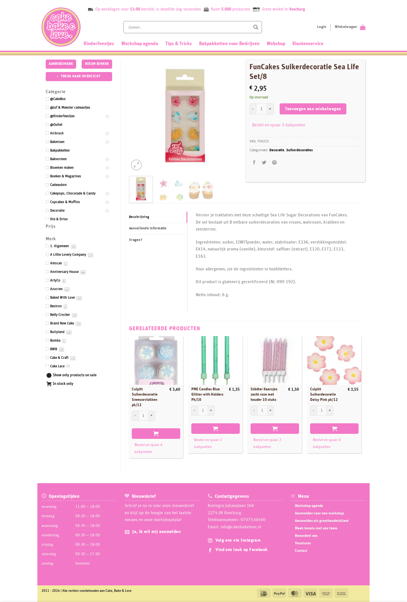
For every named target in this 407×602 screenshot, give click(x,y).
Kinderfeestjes (99, 43)
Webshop (276, 43)
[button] (136, 165)
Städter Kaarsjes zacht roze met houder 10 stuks (264, 394)
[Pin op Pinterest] (274, 162)
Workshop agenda (139, 43)
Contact (301, 551)
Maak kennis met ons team (316, 528)
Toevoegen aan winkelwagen (313, 109)
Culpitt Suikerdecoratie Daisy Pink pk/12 (324, 394)
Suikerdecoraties (299, 150)
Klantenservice (307, 43)
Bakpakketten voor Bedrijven (229, 43)
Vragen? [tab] (135, 240)
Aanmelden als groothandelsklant (322, 521)
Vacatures (303, 543)
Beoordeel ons (306, 536)
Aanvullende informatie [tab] (148, 228)
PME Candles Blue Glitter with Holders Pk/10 (207, 394)
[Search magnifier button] (256, 27)
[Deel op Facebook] (254, 162)
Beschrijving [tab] (139, 217)
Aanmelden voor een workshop (319, 513)
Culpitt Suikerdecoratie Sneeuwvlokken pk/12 (145, 397)
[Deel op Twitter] (264, 162)
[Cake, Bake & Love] (61, 27)
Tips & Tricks (178, 43)
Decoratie (276, 150)
